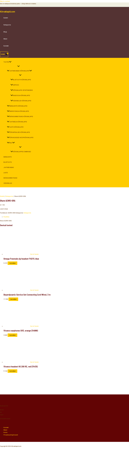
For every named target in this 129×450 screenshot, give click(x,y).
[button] (10, 62)
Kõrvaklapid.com (7, 11)
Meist (5, 39)
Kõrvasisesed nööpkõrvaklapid (21, 137)
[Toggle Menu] (18, 66)
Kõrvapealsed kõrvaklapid (19, 132)
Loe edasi (12, 263)
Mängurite (8, 157)
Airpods (16, 85)
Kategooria (7, 25)
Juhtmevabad (9, 167)
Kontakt (6, 46)
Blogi (5, 32)
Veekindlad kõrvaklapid (22, 101)
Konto (5, 432)
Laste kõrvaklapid (16, 127)
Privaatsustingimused (11, 435)
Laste (6, 173)
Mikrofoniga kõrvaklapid (19, 111)
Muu (10, 143)
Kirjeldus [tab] (6, 217)
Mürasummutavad (10, 178)
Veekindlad (8, 183)
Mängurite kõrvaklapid (18, 106)
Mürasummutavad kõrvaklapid (21, 116)
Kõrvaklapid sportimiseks (23, 90)
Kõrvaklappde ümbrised (22, 152)
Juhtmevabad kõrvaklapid (19, 71)
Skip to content (5, 1)
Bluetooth (8, 162)
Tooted (6, 62)
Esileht (6, 18)
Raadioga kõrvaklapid (21, 95)
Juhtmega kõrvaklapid (18, 122)
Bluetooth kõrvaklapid (22, 80)
